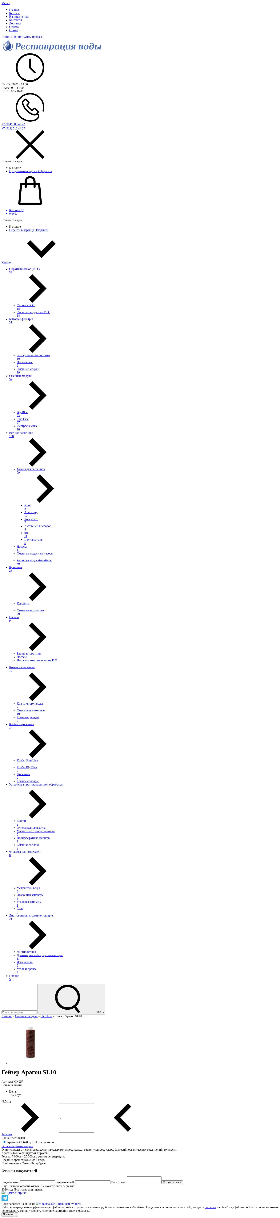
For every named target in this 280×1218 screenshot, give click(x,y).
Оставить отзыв (172, 1182)
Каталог (7, 262)
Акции (6, 36)
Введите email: (65, 1182)
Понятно (8, 1214)
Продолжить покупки (23, 171)
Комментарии (24, 1146)
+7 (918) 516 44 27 (13, 128)
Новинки (17, 36)
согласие (210, 1207)
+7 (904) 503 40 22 (13, 124)
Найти (100, 1012)
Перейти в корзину (21, 230)
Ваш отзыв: (118, 1182)
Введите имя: (10, 1182)
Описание (8, 1146)
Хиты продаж (33, 36)
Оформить (45, 171)
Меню (6, 3)
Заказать (7, 1134)
